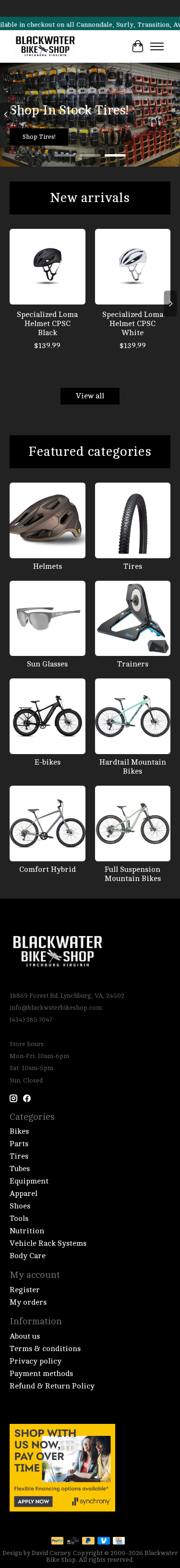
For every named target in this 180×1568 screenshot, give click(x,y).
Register (25, 1290)
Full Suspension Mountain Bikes (133, 874)
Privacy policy (35, 1361)
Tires (132, 566)
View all (90, 396)
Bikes (19, 1131)
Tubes (20, 1168)
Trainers (132, 664)
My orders (28, 1302)
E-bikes (47, 762)
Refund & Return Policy (52, 1386)
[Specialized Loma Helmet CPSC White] (133, 267)
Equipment (29, 1181)
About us (25, 1336)
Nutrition (27, 1231)
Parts (19, 1143)
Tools (19, 1218)
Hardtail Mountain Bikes (132, 767)
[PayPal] (57, 1541)
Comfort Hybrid (47, 869)
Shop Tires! (39, 136)
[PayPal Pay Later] (88, 1541)
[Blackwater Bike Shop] (45, 46)
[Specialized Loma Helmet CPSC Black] (47, 267)
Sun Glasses (47, 664)
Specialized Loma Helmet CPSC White (132, 323)
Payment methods (41, 1373)
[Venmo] (103, 1541)
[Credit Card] (119, 1541)
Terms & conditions (45, 1348)
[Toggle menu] (157, 46)
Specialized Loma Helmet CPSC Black (47, 323)
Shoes (20, 1206)
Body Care (28, 1256)
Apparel (23, 1193)
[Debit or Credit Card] (73, 1541)
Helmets (47, 566)
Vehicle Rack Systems (48, 1243)
